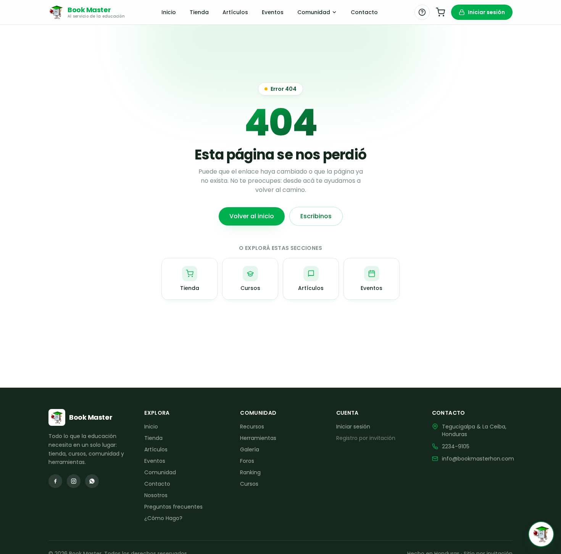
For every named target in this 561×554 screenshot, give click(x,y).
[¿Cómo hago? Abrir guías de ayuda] (422, 12)
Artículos (235, 12)
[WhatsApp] (92, 481)
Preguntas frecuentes (173, 507)
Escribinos (316, 216)
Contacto (364, 12)
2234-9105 (455, 446)
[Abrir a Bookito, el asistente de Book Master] (541, 534)
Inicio (168, 12)
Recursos (252, 426)
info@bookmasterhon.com (478, 458)
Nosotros (156, 495)
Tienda (199, 12)
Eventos (273, 12)
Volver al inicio (251, 216)
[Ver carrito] (440, 12)
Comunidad (313, 12)
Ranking (250, 472)
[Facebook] (55, 481)
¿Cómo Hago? (163, 518)
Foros (247, 461)
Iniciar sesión (486, 12)
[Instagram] (74, 481)
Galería (249, 449)
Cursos (249, 484)
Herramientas (258, 438)
